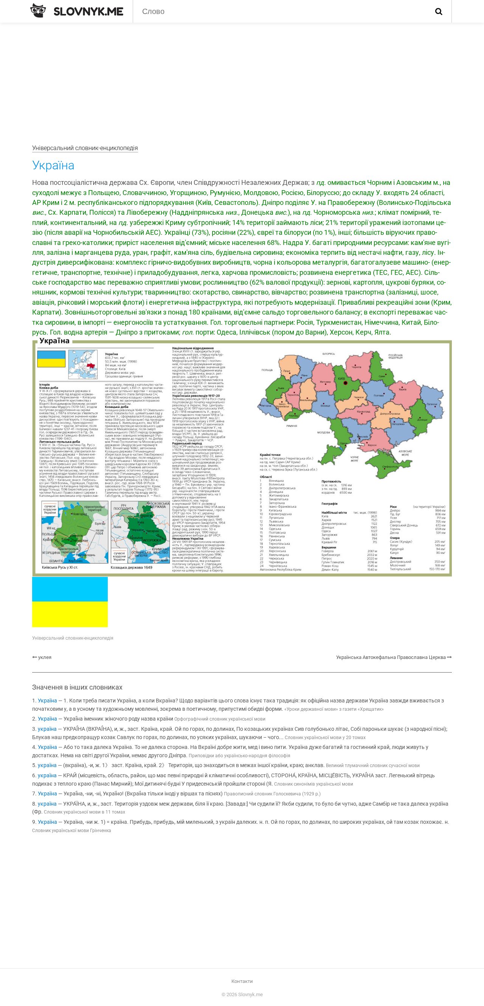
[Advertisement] (242, 79)
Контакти (242, 981)
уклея (44, 657)
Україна (47, 701)
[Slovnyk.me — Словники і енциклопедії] (76, 10)
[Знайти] (438, 11)
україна (47, 729)
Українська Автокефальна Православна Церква (391, 657)
